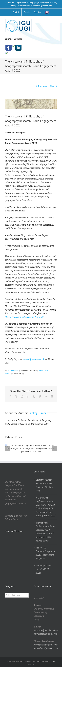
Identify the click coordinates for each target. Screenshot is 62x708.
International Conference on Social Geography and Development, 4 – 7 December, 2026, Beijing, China (45, 531)
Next (52, 86)
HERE (12, 515)
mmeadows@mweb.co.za (46, 648)
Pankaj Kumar (13, 370)
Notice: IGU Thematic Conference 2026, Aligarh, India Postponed (45, 553)
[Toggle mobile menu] (55, 21)
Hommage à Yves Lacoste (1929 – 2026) (44, 569)
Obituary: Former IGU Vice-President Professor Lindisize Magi (44, 485)
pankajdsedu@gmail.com (46, 633)
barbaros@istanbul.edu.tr (46, 630)
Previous (42, 86)
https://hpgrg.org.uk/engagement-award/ (24, 316)
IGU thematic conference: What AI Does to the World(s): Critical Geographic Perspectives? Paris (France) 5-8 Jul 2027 (45, 506)
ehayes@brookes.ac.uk (33, 359)
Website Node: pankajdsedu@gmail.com (35, 5)
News (41, 370)
